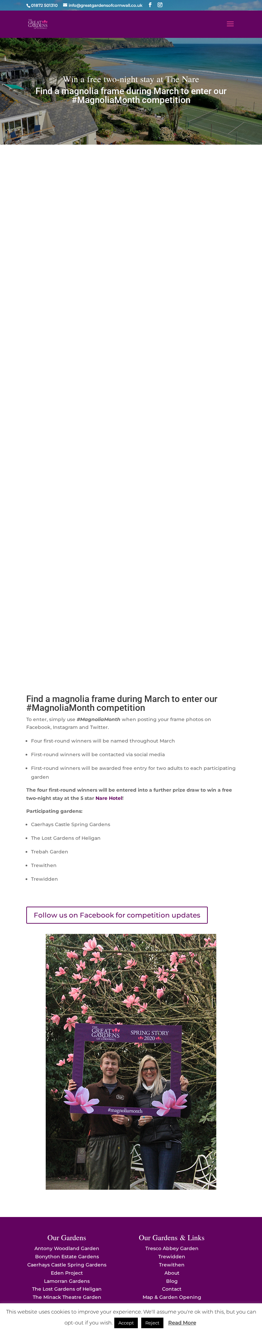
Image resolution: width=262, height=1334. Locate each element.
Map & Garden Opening (172, 1297)
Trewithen (172, 1265)
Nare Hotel (109, 798)
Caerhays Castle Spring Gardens (66, 1265)
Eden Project (67, 1273)
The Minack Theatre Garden (67, 1297)
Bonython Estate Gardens (67, 1257)
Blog (172, 1281)
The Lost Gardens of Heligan (67, 1289)
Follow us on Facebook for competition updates (117, 915)
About (171, 1273)
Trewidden (171, 1257)
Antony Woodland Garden (66, 1248)
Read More (182, 1322)
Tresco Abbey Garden (172, 1248)
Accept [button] (126, 1322)
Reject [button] (152, 1322)
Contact (171, 1289)
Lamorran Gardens (67, 1281)
